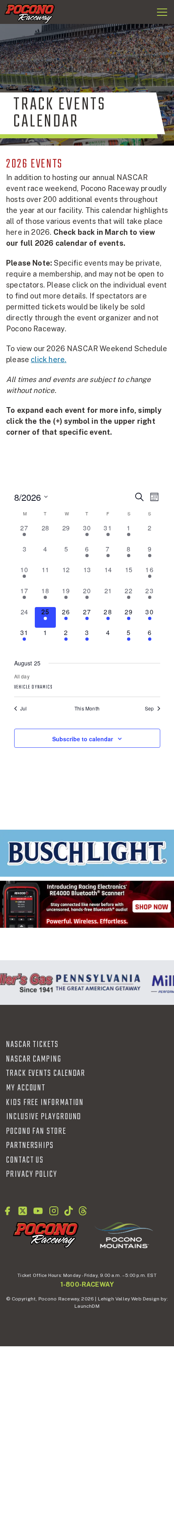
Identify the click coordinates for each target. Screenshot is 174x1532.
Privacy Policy (31, 1174)
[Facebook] (7, 1211)
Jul (23, 708)
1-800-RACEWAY (87, 1284)
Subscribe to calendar (82, 739)
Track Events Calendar (45, 1073)
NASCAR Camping (34, 1059)
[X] (23, 1211)
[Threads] (83, 1211)
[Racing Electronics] (87, 904)
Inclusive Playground (43, 1117)
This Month (87, 708)
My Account (25, 1088)
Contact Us (25, 1160)
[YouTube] (38, 1211)
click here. (48, 359)
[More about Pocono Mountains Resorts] (124, 1235)
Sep (149, 708)
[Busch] (87, 853)
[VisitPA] (96, 982)
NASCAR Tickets (32, 1044)
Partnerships (30, 1145)
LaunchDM (86, 1306)
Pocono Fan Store (36, 1131)
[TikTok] (68, 1211)
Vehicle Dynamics (33, 687)
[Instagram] (54, 1211)
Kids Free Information (45, 1102)
